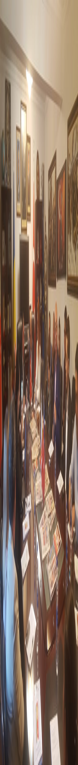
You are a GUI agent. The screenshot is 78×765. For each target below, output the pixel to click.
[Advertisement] (39, 724)
